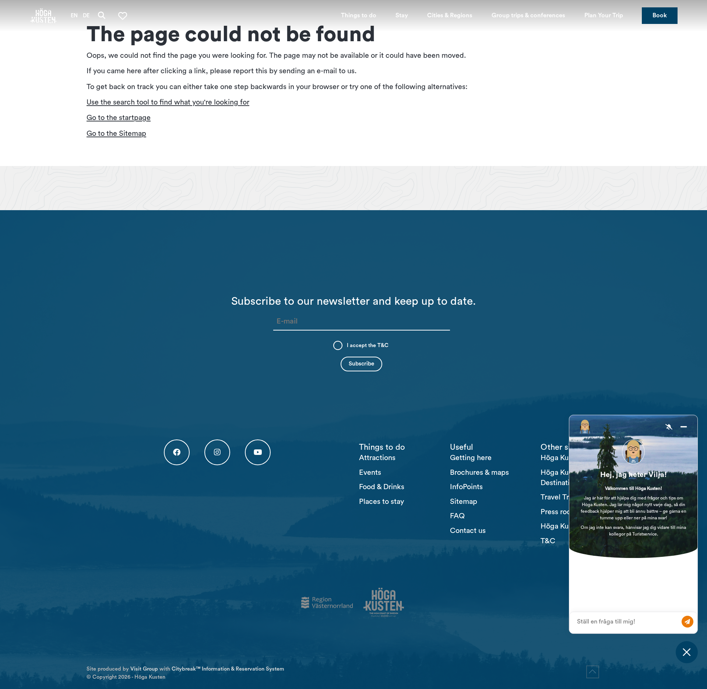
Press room (559, 512)
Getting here (471, 458)
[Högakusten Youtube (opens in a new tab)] (258, 452)
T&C (382, 345)
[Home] (43, 16)
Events (370, 472)
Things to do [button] (358, 15)
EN (74, 15)
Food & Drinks (381, 487)
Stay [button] (401, 15)
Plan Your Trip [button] (603, 15)
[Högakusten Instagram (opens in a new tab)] (217, 452)
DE (86, 15)
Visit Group (144, 669)
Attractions (377, 458)
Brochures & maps (479, 472)
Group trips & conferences (528, 15)
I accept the (367, 345)
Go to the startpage (119, 117)
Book (660, 15)
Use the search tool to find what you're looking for (168, 102)
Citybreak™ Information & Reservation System (228, 669)
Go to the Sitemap (116, 133)
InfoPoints (466, 487)
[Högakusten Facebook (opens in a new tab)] (177, 452)
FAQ (457, 516)
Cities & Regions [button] (449, 15)
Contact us (468, 530)
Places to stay (381, 501)
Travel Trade (561, 497)
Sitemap (463, 501)
